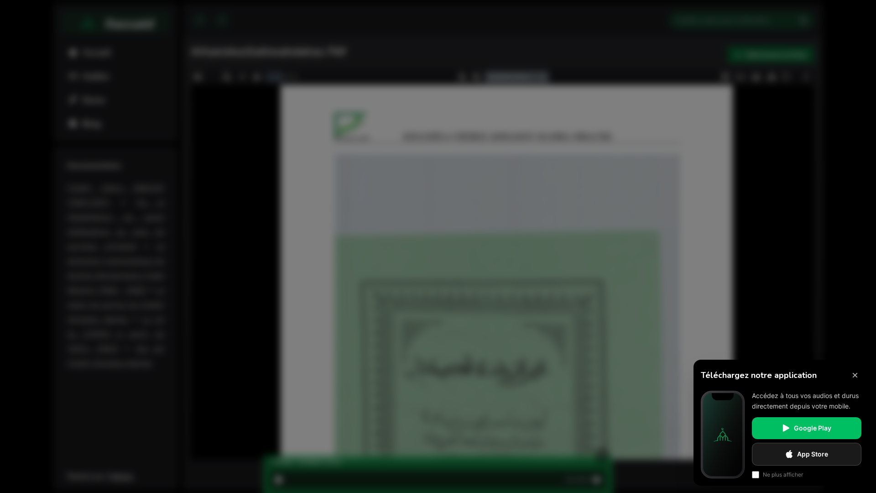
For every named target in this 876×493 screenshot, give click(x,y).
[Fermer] (855, 375)
